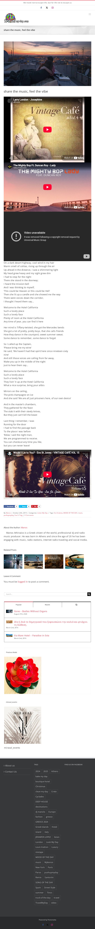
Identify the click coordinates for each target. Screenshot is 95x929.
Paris (50, 867)
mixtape (39, 852)
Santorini (49, 877)
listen (56, 837)
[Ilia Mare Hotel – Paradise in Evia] (9, 635)
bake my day (42, 776)
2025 (45, 771)
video (53, 902)
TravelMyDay (42, 902)
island (38, 832)
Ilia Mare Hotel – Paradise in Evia (31, 635)
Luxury (55, 847)
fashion (39, 816)
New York (40, 867)
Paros (38, 872)
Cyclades (40, 796)
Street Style (49, 887)
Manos (8, 513)
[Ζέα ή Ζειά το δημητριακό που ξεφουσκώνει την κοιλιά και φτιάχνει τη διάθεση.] (9, 622)
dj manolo (40, 811)
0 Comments (29, 515)
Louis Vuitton (42, 847)
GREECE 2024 (42, 821)
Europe (52, 811)
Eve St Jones (58, 513)
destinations (42, 806)
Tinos (49, 892)
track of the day (43, 897)
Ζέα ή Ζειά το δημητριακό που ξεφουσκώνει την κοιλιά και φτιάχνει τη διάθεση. (50, 623)
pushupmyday (9, 515)
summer (40, 892)
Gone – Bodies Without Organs (30, 611)
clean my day (42, 791)
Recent (47, 605)
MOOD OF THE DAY (70, 513)
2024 (38, 771)
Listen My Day (42, 513)
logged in (23, 581)
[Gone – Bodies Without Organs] (9, 611)
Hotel (54, 827)
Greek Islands (42, 827)
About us (10, 765)
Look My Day (52, 842)
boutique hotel (43, 781)
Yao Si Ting (18, 515)
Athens (54, 771)
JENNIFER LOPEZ (43, 837)
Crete (54, 791)
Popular (19, 605)
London (39, 842)
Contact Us (11, 771)
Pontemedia (52, 920)
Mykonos (49, 862)
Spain (38, 887)
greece (49, 816)
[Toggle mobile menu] (90, 14)
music (80, 513)
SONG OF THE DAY (44, 882)
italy (47, 832)
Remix (38, 877)
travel (56, 897)
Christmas (40, 786)
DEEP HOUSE (42, 801)
